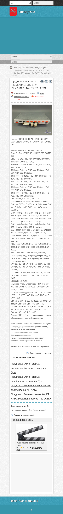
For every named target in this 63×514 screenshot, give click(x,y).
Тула (42, 93)
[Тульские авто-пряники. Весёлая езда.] (31, 433)
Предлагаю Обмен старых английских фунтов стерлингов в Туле (28, 368)
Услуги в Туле (40, 67)
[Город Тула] (13, 11)
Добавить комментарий (24, 415)
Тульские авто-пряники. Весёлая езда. (30, 443)
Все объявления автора (40, 352)
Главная (16, 67)
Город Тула (26, 11)
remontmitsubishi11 (21, 96)
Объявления (27, 67)
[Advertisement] (31, 35)
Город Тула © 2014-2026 (24, 501)
